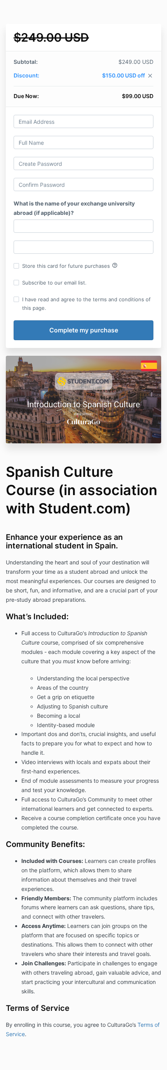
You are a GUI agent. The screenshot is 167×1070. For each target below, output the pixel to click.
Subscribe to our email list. (54, 282)
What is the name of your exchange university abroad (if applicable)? (74, 208)
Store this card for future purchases (70, 265)
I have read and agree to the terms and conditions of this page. (86, 303)
